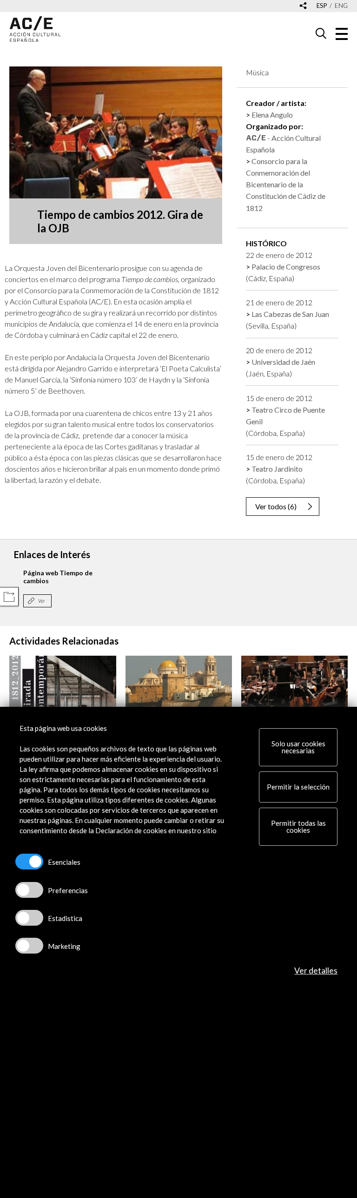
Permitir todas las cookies (298, 826)
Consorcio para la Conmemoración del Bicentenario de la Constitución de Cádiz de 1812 (285, 184)
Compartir (9, 597)
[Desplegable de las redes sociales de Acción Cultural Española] (303, 6)
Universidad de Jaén (283, 361)
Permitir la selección (298, 787)
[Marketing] (29, 946)
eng (341, 6)
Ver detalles (315, 970)
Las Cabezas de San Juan (290, 313)
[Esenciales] (29, 861)
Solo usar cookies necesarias (298, 747)
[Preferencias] (29, 890)
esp (322, 6)
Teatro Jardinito (277, 468)
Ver (41, 601)
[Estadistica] (29, 918)
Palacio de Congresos (285, 266)
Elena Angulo (272, 114)
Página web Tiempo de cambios (58, 577)
